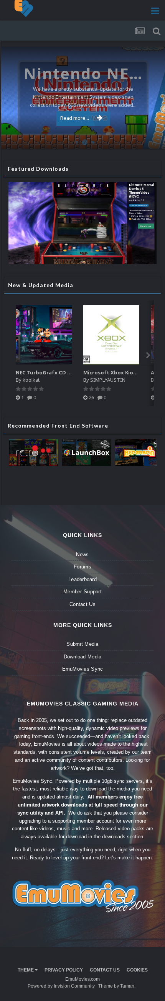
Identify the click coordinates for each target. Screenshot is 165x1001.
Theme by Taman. (116, 986)
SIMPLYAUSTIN (107, 379)
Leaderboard (82, 579)
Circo (151, 139)
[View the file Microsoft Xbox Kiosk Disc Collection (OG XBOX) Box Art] (111, 334)
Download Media (83, 657)
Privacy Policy (64, 970)
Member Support (82, 591)
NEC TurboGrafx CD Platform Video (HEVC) (70, 372)
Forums (82, 567)
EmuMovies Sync (82, 669)
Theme (26, 970)
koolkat (132, 200)
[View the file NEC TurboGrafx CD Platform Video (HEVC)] (44, 334)
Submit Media (82, 644)
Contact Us (82, 604)
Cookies (137, 970)
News (82, 554)
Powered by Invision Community (61, 986)
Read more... (74, 117)
